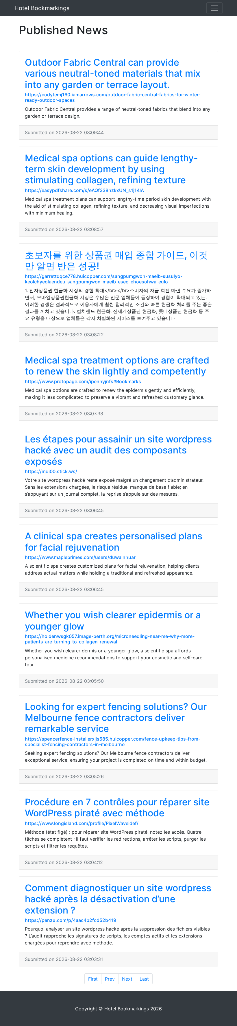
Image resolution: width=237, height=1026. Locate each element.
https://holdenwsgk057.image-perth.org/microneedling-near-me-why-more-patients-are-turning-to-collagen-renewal (110, 639)
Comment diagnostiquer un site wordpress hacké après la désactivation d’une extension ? (118, 899)
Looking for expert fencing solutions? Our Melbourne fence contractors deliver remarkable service (116, 718)
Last (144, 979)
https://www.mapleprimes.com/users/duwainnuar (80, 557)
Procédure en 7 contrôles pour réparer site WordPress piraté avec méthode (117, 807)
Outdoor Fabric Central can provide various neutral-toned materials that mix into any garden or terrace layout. (113, 73)
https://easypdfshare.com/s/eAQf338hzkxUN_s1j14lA (84, 190)
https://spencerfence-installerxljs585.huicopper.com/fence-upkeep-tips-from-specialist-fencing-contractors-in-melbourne (112, 741)
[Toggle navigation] (214, 8)
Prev (110, 979)
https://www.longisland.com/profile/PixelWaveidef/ (81, 823)
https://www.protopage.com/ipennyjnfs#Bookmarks (83, 381)
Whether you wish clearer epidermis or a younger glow (113, 620)
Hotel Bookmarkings (41, 8)
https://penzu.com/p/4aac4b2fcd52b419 (70, 920)
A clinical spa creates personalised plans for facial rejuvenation (113, 541)
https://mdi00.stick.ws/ (51, 471)
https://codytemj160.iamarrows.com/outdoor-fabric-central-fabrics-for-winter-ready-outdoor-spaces (112, 97)
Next (127, 979)
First (93, 979)
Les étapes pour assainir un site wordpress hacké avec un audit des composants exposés (118, 450)
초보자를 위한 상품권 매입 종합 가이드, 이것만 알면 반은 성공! (116, 260)
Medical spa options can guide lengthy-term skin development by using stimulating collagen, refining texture (111, 169)
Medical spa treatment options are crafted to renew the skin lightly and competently (117, 366)
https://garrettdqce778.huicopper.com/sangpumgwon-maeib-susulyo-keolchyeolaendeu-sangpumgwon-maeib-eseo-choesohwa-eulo (103, 279)
